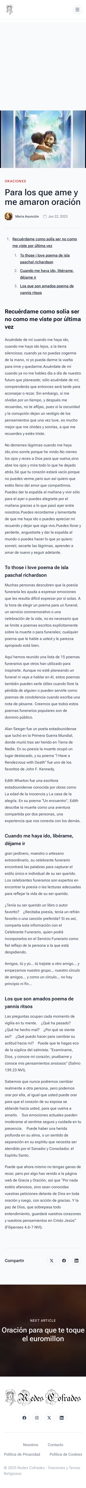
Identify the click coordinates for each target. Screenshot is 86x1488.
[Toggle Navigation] (77, 9)
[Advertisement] (43, 65)
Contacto (55, 1444)
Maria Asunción (27, 216)
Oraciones (15, 181)
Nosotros (30, 1444)
